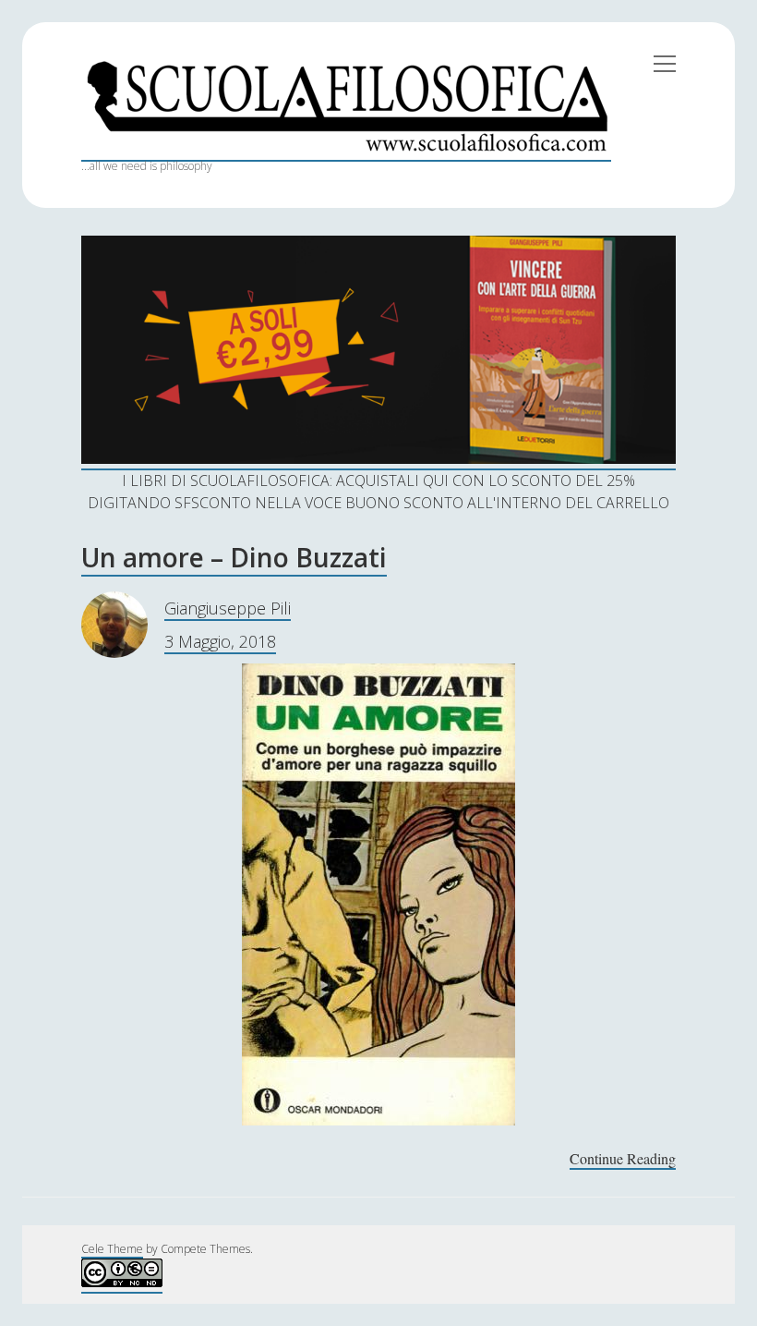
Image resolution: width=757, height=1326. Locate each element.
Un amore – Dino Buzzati (234, 557)
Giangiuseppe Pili (227, 608)
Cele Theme (112, 1249)
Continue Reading (623, 1159)
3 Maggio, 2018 (220, 641)
